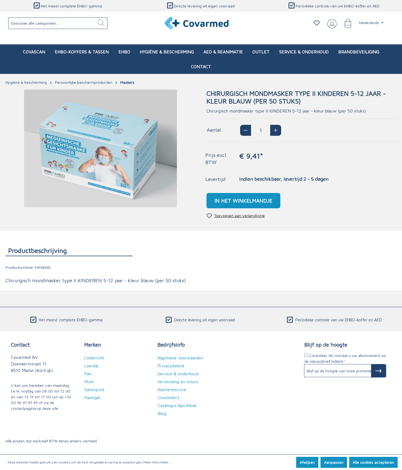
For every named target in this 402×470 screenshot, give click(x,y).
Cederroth (94, 357)
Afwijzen (307, 462)
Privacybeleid (171, 365)
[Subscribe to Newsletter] (378, 370)
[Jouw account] (331, 23)
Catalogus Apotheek (177, 405)
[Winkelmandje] (345, 23)
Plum (89, 381)
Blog (162, 413)
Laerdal (91, 365)
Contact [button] (20, 344)
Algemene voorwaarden (180, 357)
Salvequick (94, 389)
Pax (88, 373)
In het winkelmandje (243, 200)
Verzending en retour (178, 381)
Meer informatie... (157, 462)
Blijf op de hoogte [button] (325, 344)
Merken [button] (92, 344)
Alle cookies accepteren (373, 462)
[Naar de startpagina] (197, 23)
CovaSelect (168, 397)
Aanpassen (333, 462)
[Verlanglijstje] (316, 23)
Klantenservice (172, 389)
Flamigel (92, 397)
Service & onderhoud (178, 373)
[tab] (69, 250)
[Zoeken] (101, 23)
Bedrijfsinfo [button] (171, 344)
